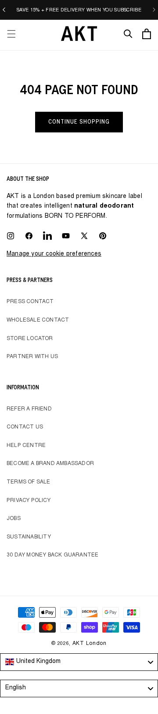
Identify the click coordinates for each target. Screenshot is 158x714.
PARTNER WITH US (32, 356)
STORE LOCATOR (30, 338)
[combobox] (79, 662)
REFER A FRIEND (29, 409)
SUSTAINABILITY (29, 537)
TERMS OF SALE (28, 482)
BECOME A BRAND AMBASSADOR (50, 463)
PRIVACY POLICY (28, 500)
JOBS (14, 518)
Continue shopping (79, 121)
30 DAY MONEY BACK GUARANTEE (52, 555)
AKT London (89, 643)
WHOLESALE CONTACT (38, 320)
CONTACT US (25, 427)
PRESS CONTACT (30, 301)
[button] (11, 34)
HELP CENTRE (26, 445)
